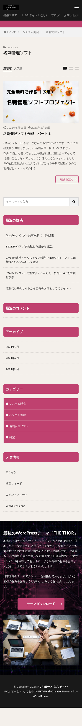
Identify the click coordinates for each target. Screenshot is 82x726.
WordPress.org (15, 506)
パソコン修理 (17, 415)
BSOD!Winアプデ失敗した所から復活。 (30, 246)
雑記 (12, 437)
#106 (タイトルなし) (34, 15)
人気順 (18, 68)
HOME (11, 32)
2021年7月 (12, 358)
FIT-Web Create (49, 691)
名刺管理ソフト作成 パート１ (27, 133)
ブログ (55, 15)
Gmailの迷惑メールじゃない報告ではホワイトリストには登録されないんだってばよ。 (41, 259)
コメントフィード (17, 494)
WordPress (41, 696)
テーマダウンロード (41, 604)
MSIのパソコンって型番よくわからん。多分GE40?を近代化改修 (41, 275)
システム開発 (31, 32)
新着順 (7, 68)
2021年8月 (12, 346)
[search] (74, 201)
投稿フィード (14, 483)
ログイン (11, 472)
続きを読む (67, 179)
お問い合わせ (72, 15)
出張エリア (10, 15)
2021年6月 (12, 369)
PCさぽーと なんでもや (52, 686)
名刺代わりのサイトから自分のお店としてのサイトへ (38, 288)
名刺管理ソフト (55, 32)
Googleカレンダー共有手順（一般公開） (31, 235)
